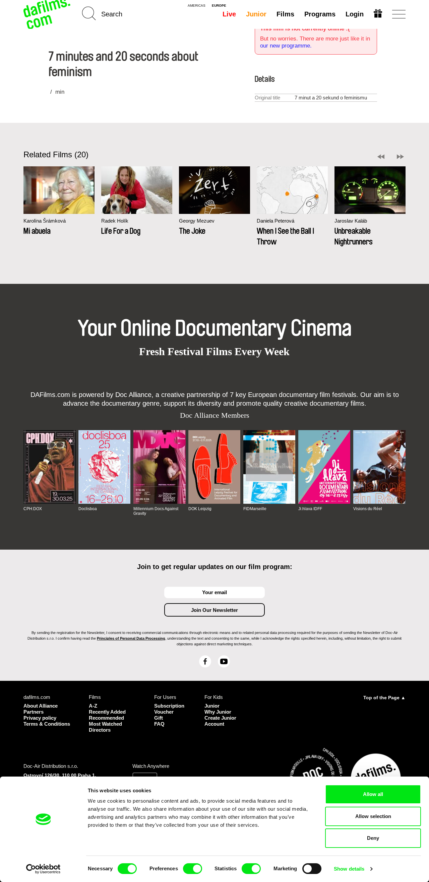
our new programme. (286, 46)
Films (285, 14)
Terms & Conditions (46, 724)
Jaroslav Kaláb (350, 221)
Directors (100, 730)
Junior (256, 14)
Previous (381, 157)
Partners (33, 712)
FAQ (159, 724)
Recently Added (107, 712)
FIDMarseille (254, 508)
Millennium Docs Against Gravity (155, 511)
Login (355, 14)
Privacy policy (39, 718)
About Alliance (40, 706)
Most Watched (105, 724)
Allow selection (373, 816)
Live (229, 14)
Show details (349, 869)
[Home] (47, 14)
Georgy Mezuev (196, 221)
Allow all (373, 794)
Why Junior (217, 712)
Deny (373, 838)
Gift (158, 718)
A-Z (93, 706)
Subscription (169, 706)
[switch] (192, 868)
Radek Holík (114, 221)
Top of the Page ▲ (384, 697)
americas (196, 5)
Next (400, 157)
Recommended (106, 718)
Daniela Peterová (275, 221)
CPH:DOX (32, 508)
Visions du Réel (367, 508)
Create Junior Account (220, 721)
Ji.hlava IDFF (310, 508)
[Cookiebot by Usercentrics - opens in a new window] (43, 869)
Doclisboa (87, 508)
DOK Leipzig (199, 508)
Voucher (164, 712)
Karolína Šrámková (44, 221)
